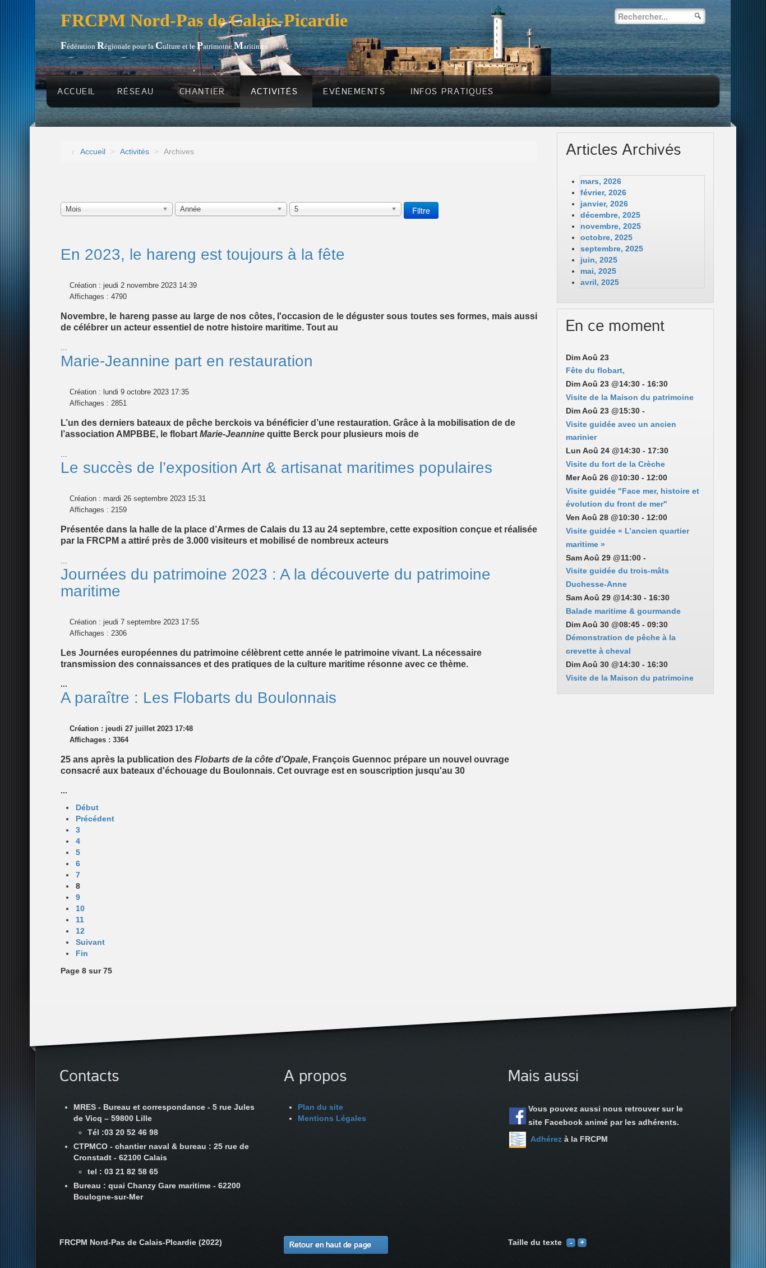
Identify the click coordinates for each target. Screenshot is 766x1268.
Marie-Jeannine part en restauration (187, 361)
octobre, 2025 (606, 237)
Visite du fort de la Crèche (615, 464)
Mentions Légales (332, 1118)
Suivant (90, 942)
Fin (82, 953)
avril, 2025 (599, 282)
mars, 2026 (600, 181)
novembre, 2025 (610, 226)
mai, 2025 (598, 271)
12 (80, 930)
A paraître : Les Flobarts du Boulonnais (198, 697)
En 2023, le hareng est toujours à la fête (203, 254)
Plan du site (320, 1106)
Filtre (421, 210)
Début (87, 807)
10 (80, 908)
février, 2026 (603, 192)
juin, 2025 (598, 259)
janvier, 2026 (604, 203)
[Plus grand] (582, 1242)
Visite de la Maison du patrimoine (630, 397)
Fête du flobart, (595, 370)
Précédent (95, 818)
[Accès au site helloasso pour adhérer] (517, 1140)
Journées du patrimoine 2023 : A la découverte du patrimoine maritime (276, 583)
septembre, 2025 (611, 248)
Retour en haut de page (330, 1245)
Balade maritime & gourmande (623, 611)
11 (80, 919)
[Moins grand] (570, 1242)
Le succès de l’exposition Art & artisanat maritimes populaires (276, 467)
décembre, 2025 (610, 214)
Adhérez (546, 1138)
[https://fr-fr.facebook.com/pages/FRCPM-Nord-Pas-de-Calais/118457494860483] (517, 1116)
